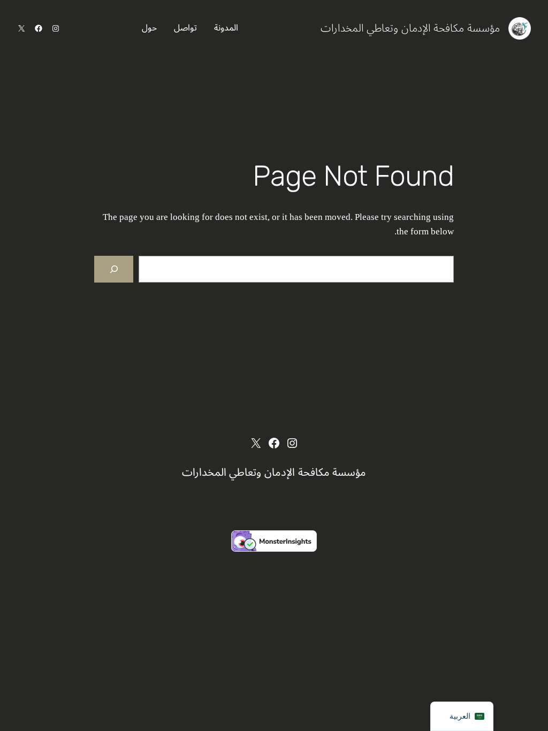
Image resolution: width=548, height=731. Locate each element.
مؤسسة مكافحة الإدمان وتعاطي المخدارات (410, 28)
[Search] (113, 269)
